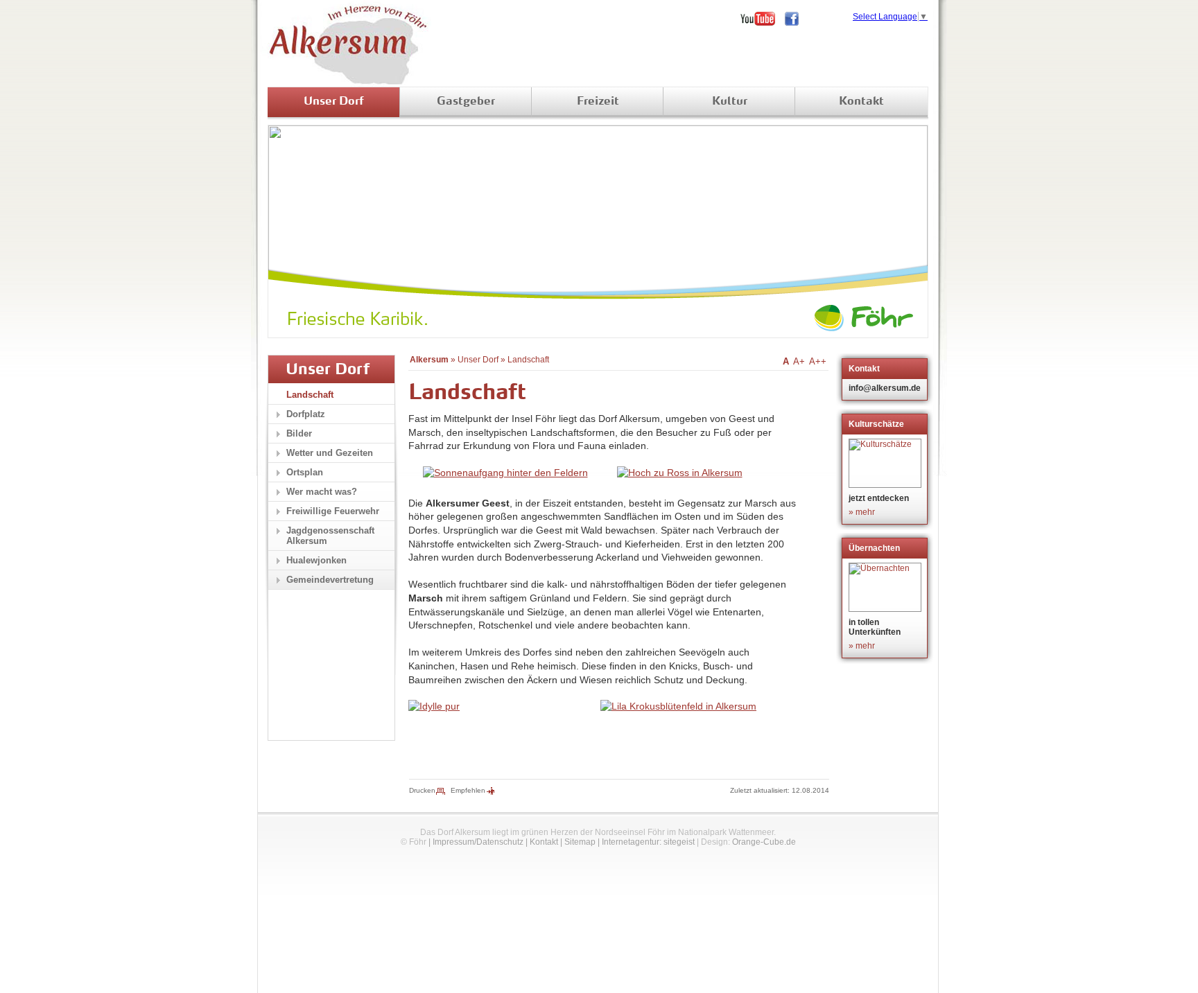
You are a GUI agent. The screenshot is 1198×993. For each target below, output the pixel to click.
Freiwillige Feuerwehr (332, 511)
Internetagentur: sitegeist (648, 842)
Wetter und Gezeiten (329, 453)
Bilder (299, 433)
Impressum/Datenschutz (478, 842)
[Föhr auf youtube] (762, 19)
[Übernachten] (886, 587)
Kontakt (861, 101)
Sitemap (580, 842)
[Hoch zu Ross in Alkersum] (680, 472)
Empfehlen (468, 790)
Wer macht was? (321, 491)
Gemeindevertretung (330, 579)
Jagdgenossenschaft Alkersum (330, 535)
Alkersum (429, 359)
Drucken (422, 790)
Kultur (729, 101)
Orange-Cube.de (764, 842)
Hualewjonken (316, 560)
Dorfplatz (305, 414)
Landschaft (528, 359)
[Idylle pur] (434, 706)
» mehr (862, 512)
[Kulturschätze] (886, 463)
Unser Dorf (334, 101)
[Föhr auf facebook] (796, 19)
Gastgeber (466, 101)
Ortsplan (304, 472)
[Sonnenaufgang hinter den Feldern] (505, 472)
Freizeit (598, 101)
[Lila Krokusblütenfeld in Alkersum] (678, 706)
